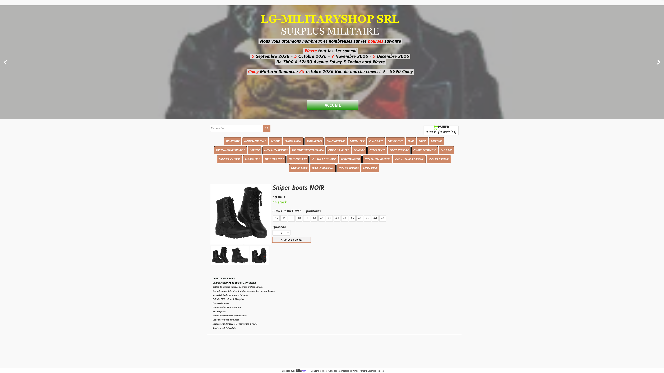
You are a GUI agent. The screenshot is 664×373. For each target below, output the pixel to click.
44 (344, 218)
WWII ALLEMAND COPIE (377, 159)
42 (329, 218)
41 (322, 218)
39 (306, 218)
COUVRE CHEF (395, 141)
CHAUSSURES (376, 141)
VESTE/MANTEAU (350, 159)
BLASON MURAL (293, 141)
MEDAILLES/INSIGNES (275, 150)
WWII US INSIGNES (348, 168)
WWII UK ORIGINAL (438, 159)
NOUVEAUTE (232, 141)
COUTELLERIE (357, 141)
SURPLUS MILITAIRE (229, 159)
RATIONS (275, 141)
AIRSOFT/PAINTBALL (255, 141)
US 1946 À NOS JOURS (323, 159)
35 (276, 218)
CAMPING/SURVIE (335, 141)
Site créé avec (289, 371)
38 (299, 218)
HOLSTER (255, 150)
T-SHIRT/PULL (252, 159)
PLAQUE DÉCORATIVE (424, 150)
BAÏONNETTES (314, 141)
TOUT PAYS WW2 (297, 159)
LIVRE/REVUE (370, 168)
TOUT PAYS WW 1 (274, 159)
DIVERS (422, 141)
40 (314, 218)
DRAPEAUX (436, 141)
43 (337, 218)
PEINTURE (359, 150)
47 (367, 218)
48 (375, 218)
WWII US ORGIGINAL (323, 168)
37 (291, 218)
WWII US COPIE (299, 168)
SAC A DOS (446, 150)
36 (283, 218)
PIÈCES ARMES (377, 150)
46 (360, 218)
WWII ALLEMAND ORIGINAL (409, 159)
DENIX (411, 141)
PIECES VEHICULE (399, 150)
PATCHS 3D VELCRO (338, 150)
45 (352, 218)
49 (382, 218)
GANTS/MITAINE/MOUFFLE (230, 150)
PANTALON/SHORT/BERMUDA (308, 150)
